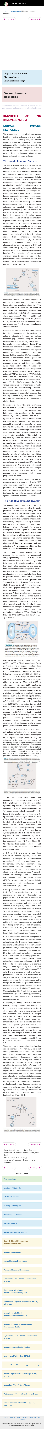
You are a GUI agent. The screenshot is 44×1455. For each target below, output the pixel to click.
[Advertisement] (22, 45)
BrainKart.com (19, 3)
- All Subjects (10, 1223)
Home (4, 11)
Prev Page (9, 19)
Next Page (34, 19)
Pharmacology (15, 11)
